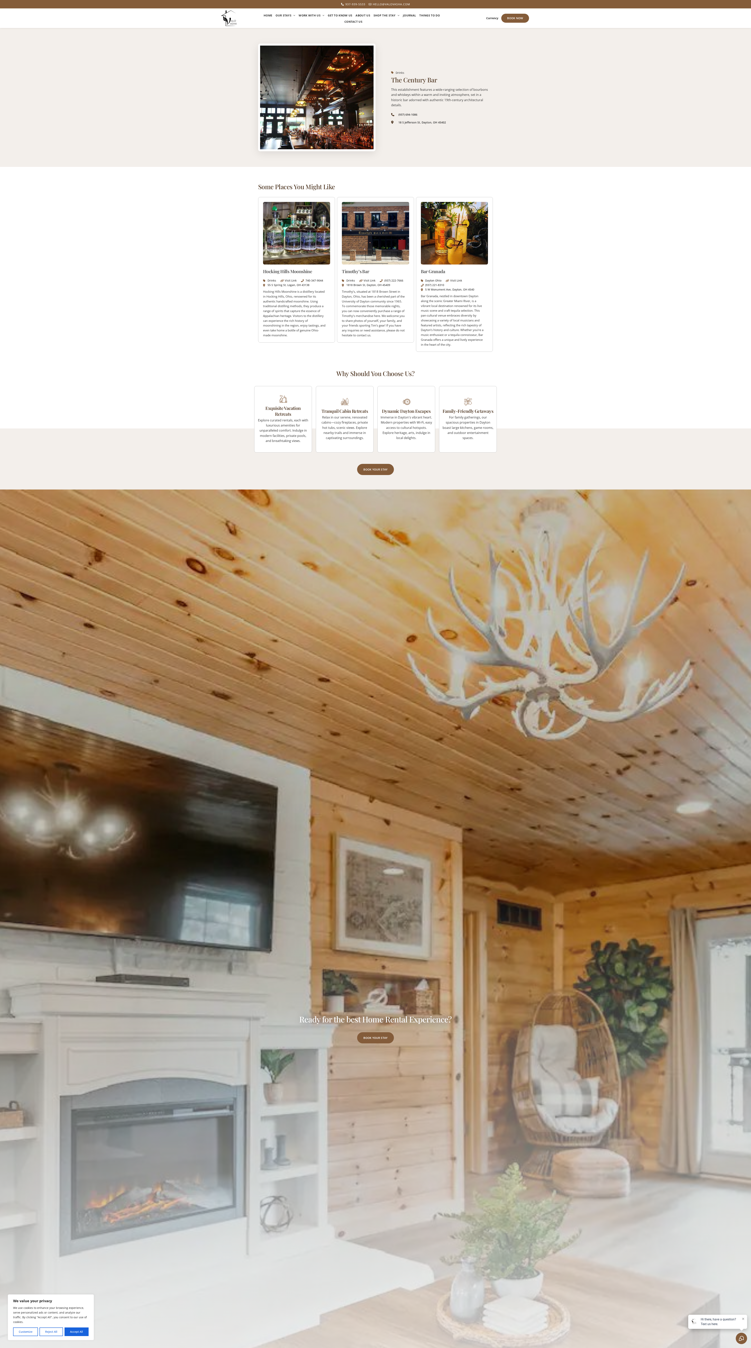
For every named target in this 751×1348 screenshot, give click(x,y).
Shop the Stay (385, 15)
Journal (409, 15)
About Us (363, 15)
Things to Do (429, 15)
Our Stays (283, 15)
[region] (51, 1317)
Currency (492, 18)
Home (268, 15)
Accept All (76, 1332)
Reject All (51, 1332)
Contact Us (353, 21)
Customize (25, 1332)
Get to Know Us (340, 15)
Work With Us (310, 15)
